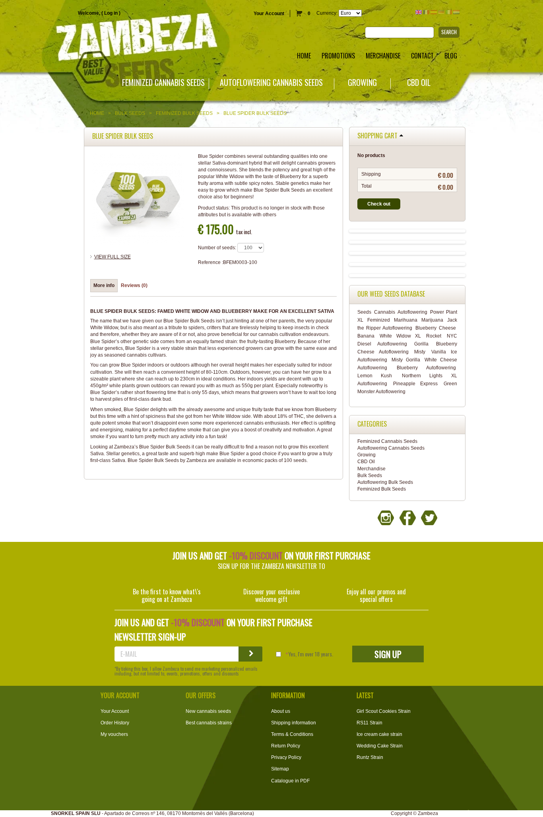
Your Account (269, 13)
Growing (362, 82)
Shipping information (293, 723)
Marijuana (432, 320)
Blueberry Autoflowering (426, 368)
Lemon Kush (374, 375)
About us (280, 711)
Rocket (433, 336)
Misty (419, 352)
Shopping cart (377, 136)
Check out (378, 204)
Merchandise (371, 469)
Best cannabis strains (209, 723)
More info (103, 285)
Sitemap (280, 769)
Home (97, 113)
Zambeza (428, 813)
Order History (115, 723)
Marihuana (405, 320)
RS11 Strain (369, 723)
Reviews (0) (134, 285)
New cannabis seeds (208, 711)
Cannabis (384, 312)
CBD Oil (419, 82)
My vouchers (114, 734)
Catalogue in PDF (290, 781)
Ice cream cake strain (379, 734)
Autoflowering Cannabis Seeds (271, 82)
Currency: (326, 13)
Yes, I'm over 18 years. (310, 654)
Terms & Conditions (292, 734)
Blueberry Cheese (435, 328)
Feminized (378, 320)
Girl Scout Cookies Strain (384, 711)
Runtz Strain (370, 757)
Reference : (210, 262)
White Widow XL (400, 336)
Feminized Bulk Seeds (184, 113)
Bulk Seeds (130, 113)
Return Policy (285, 746)
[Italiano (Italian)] (449, 12)
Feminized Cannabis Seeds (163, 82)
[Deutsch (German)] (441, 12)
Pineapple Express (415, 383)
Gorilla (421, 344)
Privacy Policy (286, 757)
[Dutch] (456, 12)
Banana (365, 336)
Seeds (364, 312)
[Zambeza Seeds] (113, 38)
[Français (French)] (426, 12)
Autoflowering (412, 312)
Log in (111, 13)
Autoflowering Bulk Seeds (385, 482)
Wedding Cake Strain (380, 746)
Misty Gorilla (406, 360)
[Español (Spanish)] (434, 12)
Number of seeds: (217, 247)
